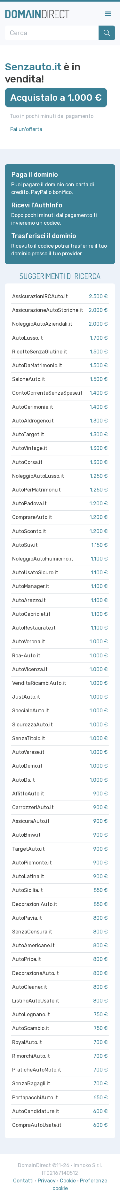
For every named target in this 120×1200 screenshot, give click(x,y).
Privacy (47, 1181)
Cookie (68, 1181)
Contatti (23, 1181)
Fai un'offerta (26, 129)
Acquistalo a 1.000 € (56, 97)
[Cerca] (107, 33)
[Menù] (108, 14)
